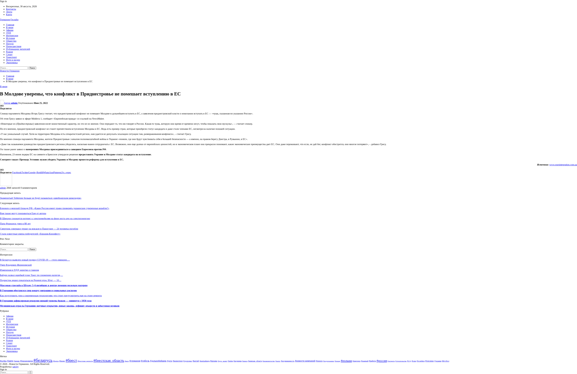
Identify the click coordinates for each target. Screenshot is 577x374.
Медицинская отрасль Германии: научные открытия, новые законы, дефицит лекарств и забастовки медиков (59, 306)
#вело (127, 361)
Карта (9, 14)
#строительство (401, 361)
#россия (382, 360)
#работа (372, 361)
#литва (230, 361)
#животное (178, 361)
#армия (17, 361)
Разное (9, 52)
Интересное (12, 35)
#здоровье (187, 361)
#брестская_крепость (85, 361)
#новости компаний (305, 361)
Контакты (11, 9)
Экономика (12, 62)
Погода (10, 43)
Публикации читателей (18, 49)
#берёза (56, 361)
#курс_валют (222, 361)
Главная (10, 24)
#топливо (429, 361)
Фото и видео (13, 60)
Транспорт (11, 57)
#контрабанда (205, 361)
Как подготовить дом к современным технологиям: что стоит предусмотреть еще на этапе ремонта (51, 295)
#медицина (238, 361)
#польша (346, 360)
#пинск (319, 361)
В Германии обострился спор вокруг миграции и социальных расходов (38, 290)
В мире (9, 27)
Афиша (9, 30)
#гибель (145, 360)
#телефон (421, 361)
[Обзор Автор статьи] (6, 185)
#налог (277, 361)
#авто (10, 360)
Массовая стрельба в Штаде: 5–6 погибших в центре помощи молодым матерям (43, 285)
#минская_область (255, 361)
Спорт (9, 54)
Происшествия (13, 46)
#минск (244, 361)
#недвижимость (287, 361)
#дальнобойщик (158, 360)
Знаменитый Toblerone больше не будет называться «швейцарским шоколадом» (40, 198)
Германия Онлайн (9, 19)
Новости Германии (10, 71)
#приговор (356, 361)
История (10, 38)
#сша (414, 361)
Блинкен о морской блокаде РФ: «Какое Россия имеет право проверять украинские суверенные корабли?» (54, 208)
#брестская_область (108, 360)
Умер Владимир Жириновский (16, 265)
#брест (71, 360)
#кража (213, 361)
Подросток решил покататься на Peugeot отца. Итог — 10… (30, 280)
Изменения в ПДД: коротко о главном (19, 270)
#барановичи (26, 361)
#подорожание (328, 361)
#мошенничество (269, 361)
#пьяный (364, 361)
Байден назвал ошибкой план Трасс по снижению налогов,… (31, 275)
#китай (196, 361)
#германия (134, 361)
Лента (9, 12)
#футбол (445, 361)
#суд (409, 361)
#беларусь (43, 360)
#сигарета (391, 361)
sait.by (15, 366)
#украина (437, 361)
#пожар (337, 361)
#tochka (3, 361)
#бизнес (62, 361)
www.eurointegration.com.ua (563, 164)
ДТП (8, 33)
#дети (169, 361)
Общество (11, 41)
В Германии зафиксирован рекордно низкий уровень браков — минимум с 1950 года (46, 300)
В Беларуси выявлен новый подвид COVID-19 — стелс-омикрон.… (35, 260)
